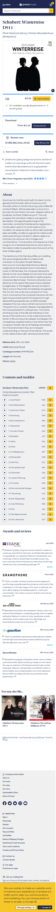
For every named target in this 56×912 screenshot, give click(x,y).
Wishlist (6, 824)
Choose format (39, 126)
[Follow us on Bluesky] (15, 803)
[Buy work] (50, 388)
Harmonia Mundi (17, 347)
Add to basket (43, 99)
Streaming (7, 821)
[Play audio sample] (5, 400)
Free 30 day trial (42, 143)
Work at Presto (9, 796)
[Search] (51, 10)
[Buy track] (50, 400)
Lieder (12, 361)
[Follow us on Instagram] (20, 803)
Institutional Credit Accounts (14, 843)
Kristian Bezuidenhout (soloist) (16, 392)
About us (6, 778)
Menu (7, 5)
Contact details (9, 860)
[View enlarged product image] (28, 65)
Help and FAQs (8, 832)
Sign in (5, 817)
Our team (6, 781)
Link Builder (7, 835)
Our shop (6, 785)
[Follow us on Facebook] (5, 803)
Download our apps (10, 868)
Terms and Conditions (11, 846)
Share (50, 152)
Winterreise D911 (20, 387)
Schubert (7, 387)
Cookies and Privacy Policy (13, 850)
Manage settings (24, 907)
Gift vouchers (8, 828)
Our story (6, 789)
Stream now (17, 137)
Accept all (46, 907)
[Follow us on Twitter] (10, 803)
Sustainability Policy (10, 792)
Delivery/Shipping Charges (13, 839)
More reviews (8, 183)
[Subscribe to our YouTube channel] (26, 803)
